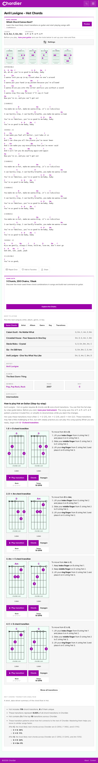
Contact (93, 760)
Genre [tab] (42, 325)
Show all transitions (49, 690)
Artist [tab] (23, 325)
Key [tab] (50, 325)
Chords (33, 478)
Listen (16, 471)
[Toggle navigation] (93, 3)
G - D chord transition (29, 422)
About (86, 760)
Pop (8, 387)
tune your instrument (47, 410)
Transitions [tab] (60, 325)
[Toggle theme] (86, 3)
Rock (23, 387)
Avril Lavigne (12, 366)
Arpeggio (43, 478)
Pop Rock (15, 387)
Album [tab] (32, 325)
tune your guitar (24, 37)
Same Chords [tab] (11, 325)
